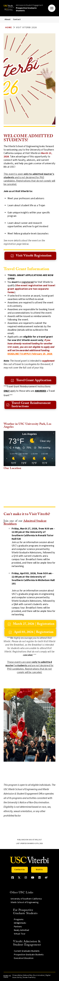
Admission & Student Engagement (29, 8)
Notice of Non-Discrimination (33, 975)
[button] (51, 8)
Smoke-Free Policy (29, 977)
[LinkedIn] (39, 877)
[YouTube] (32, 877)
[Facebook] (12, 877)
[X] (19, 877)
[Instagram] (25, 877)
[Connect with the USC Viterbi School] (46, 877)
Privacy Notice (17, 975)
